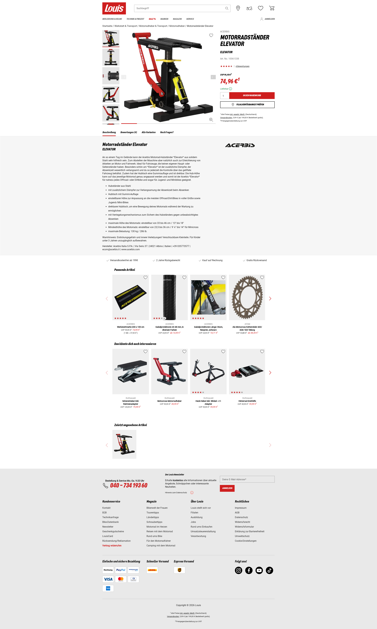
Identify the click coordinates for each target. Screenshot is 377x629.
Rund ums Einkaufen (201, 526)
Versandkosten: (226, 118)
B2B (104, 512)
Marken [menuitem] (164, 19)
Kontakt (106, 507)
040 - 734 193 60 (128, 485)
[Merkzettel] (260, 8)
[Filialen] (238, 8)
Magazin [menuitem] (177, 19)
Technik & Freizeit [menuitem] (135, 19)
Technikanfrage (110, 517)
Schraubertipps (154, 522)
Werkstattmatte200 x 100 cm (130, 327)
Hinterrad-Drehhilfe (247, 401)
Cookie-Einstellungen (246, 540)
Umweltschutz (242, 536)
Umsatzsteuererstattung (203, 531)
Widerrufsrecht (242, 522)
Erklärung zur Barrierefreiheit (249, 531)
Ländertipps (153, 517)
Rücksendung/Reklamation (116, 540)
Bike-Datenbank (110, 522)
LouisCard (107, 536)
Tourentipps (153, 512)
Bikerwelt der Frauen (157, 507)
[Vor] (213, 77)
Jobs (193, 522)
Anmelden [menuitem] (270, 19)
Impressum (241, 507)
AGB (237, 512)
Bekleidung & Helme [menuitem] (112, 19)
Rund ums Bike (154, 536)
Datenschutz (241, 517)
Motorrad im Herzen (157, 526)
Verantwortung (198, 536)
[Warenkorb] (272, 8)
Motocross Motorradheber (169, 401)
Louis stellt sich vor (201, 507)
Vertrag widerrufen (111, 545)
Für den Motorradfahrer (159, 540)
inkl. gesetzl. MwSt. (237, 114)
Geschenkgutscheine (113, 531)
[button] (227, 8)
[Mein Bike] (249, 8)
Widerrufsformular (244, 526)
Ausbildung (196, 517)
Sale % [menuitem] (152, 19)
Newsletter (107, 526)
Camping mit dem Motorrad (161, 545)
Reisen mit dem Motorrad (160, 531)
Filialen (194, 512)
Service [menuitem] (190, 19)
